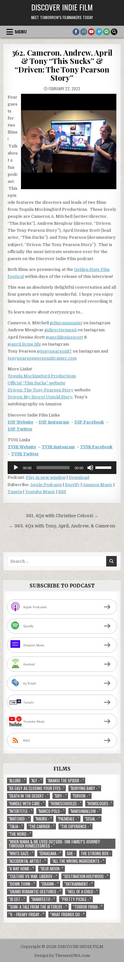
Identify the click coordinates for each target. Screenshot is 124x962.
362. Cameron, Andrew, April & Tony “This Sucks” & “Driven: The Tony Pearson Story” (62, 65)
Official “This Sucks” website (36, 383)
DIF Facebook (89, 422)
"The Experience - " (75, 826)
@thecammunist (66, 322)
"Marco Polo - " (51, 811)
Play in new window (46, 477)
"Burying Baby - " (85, 788)
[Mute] (90, 467)
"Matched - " (19, 819)
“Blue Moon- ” (51, 869)
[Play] (16, 467)
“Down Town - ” (22, 884)
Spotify (72, 484)
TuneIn (15, 491)
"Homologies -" (99, 804)
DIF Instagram (54, 422)
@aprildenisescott (64, 337)
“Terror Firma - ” (87, 907)
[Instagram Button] (83, 32)
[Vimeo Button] (99, 32)
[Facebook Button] (76, 32)
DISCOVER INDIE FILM (62, 7)
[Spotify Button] (106, 32)
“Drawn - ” (50, 884)
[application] (62, 467)
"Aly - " (36, 781)
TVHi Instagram (58, 446)
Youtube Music (40, 491)
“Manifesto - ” (43, 899)
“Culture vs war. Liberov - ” (33, 876)
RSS (62, 491)
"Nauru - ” (43, 819)
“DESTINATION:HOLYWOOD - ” (85, 876)
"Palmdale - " (68, 819)
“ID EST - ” (17, 899)
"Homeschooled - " (65, 804)
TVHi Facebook (96, 446)
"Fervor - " (81, 796)
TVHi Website (22, 446)
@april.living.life (24, 344)
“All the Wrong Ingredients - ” (78, 861)
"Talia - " (16, 826)
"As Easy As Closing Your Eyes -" (36, 788)
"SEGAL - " (92, 819)
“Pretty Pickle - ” (76, 899)
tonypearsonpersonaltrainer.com (42, 358)
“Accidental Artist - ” (27, 861)
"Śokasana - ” (50, 853)
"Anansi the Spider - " (65, 781)
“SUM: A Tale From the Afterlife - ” (38, 907)
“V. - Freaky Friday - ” (26, 914)
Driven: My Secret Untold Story (40, 397)
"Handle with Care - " (26, 804)
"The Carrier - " (41, 826)
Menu (21, 31)
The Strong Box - (96, 853)
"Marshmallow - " (85, 811)
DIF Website (20, 422)
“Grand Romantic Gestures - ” (35, 892)
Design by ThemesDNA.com (62, 955)
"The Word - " (20, 834)
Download (79, 477)
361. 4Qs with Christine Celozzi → (62, 515)
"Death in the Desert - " (28, 796)
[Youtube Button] (91, 32)
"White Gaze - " (21, 853)
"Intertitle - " (20, 811)
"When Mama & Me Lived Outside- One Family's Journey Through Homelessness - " (54, 844)
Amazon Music (98, 484)
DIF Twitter (20, 429)
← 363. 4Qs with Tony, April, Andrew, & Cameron (62, 526)
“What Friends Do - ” (67, 914)
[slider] (104, 467)
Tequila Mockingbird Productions (42, 376)
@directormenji (61, 329)
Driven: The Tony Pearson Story (40, 390)
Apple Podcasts (46, 484)
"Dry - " (60, 796)
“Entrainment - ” (78, 884)
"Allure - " (17, 781)
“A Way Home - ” (21, 869)
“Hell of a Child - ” (82, 892)
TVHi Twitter (25, 453)
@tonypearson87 (54, 351)
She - (71, 853)
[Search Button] (114, 32)
